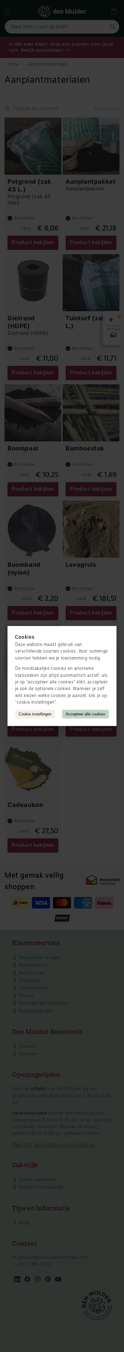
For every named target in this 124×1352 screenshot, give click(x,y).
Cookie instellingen (35, 714)
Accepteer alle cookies (85, 714)
